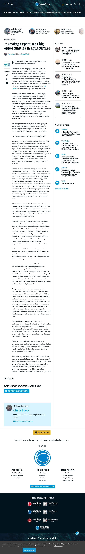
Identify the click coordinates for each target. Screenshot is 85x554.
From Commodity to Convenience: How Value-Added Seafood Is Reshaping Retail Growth (70, 160)
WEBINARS (64, 129)
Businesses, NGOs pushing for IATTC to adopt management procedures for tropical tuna (71, 66)
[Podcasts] (58, 169)
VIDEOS (63, 181)
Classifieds (68, 473)
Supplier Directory (51, 12)
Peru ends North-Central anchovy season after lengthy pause (70, 52)
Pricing (15, 12)
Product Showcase (40, 12)
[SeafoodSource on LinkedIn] (12, 4)
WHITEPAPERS (65, 141)
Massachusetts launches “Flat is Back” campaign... (67, 32)
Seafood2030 (30, 12)
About (76, 12)
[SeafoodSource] (42, 4)
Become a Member (43, 432)
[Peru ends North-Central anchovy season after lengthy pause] (57, 49)
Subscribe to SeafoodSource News (17, 391)
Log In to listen (7, 65)
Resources (42, 470)
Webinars (42, 473)
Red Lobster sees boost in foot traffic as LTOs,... (42, 32)
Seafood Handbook (63, 12)
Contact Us (17, 478)
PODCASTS (64, 168)
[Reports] (58, 156)
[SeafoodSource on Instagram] (8, 4)
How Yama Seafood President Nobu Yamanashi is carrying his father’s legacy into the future (70, 173)
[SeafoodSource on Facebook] (4, 4)
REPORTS (63, 154)
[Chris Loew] (6, 54)
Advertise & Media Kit (17, 475)
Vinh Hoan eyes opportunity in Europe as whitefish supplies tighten (71, 95)
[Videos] (58, 183)
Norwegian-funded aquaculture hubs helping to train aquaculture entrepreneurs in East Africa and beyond (70, 110)
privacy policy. (58, 546)
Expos (70, 12)
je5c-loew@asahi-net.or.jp (24, 421)
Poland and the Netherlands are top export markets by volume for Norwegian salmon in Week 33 (71, 81)
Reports (42, 478)
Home (5, 12)
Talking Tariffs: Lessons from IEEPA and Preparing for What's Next (70, 134)
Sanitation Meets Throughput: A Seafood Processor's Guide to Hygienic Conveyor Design (70, 146)
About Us (16, 470)
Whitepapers (42, 475)
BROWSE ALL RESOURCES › (62, 189)
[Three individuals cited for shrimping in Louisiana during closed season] (82, 31)
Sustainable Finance (68, 183)
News (9, 12)
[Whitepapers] (58, 143)
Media (22, 12)
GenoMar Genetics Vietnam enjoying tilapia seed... (17, 32)
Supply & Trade (25, 54)
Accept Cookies (29, 550)
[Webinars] (58, 131)
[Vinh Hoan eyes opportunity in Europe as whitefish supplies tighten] (57, 93)
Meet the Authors (17, 473)
